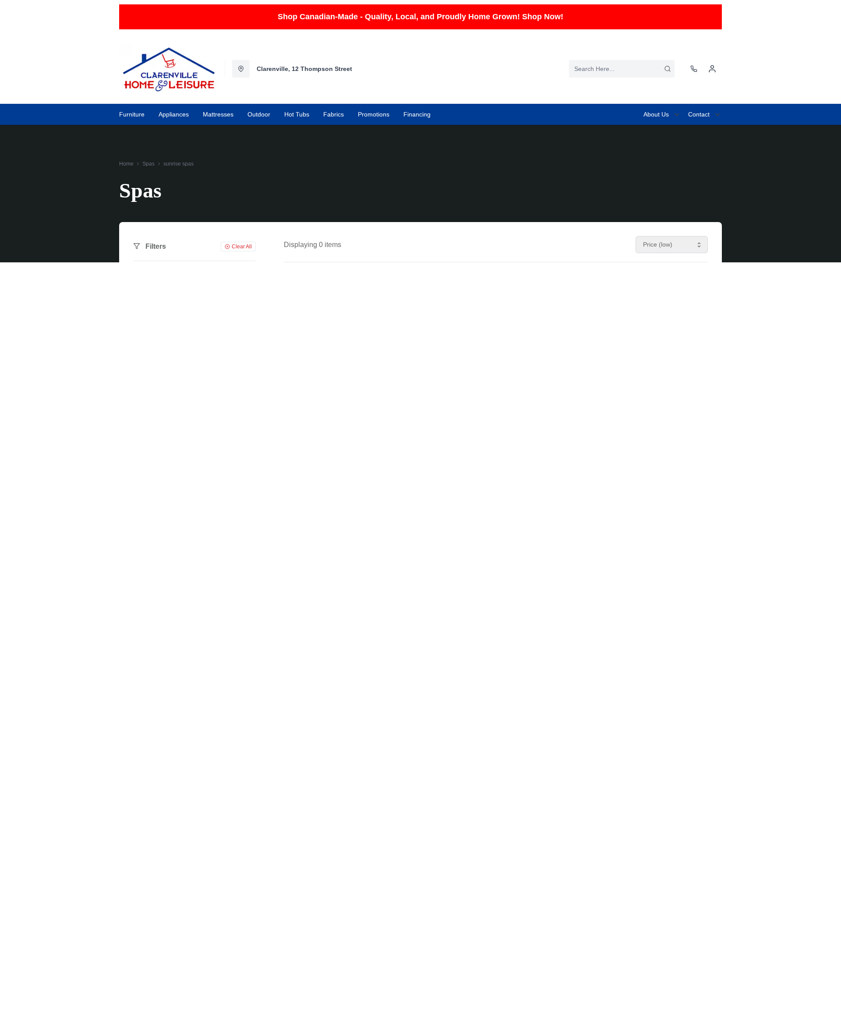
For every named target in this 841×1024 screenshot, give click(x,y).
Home (126, 164)
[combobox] (622, 69)
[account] (712, 68)
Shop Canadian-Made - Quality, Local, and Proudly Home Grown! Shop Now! (420, 16)
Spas (148, 164)
